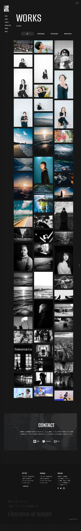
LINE (38, 441)
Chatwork (48, 441)
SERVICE (7, 22)
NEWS (6, 31)
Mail (59, 441)
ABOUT (6, 19)
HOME (6, 16)
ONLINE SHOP (8, 25)
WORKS (6, 28)
